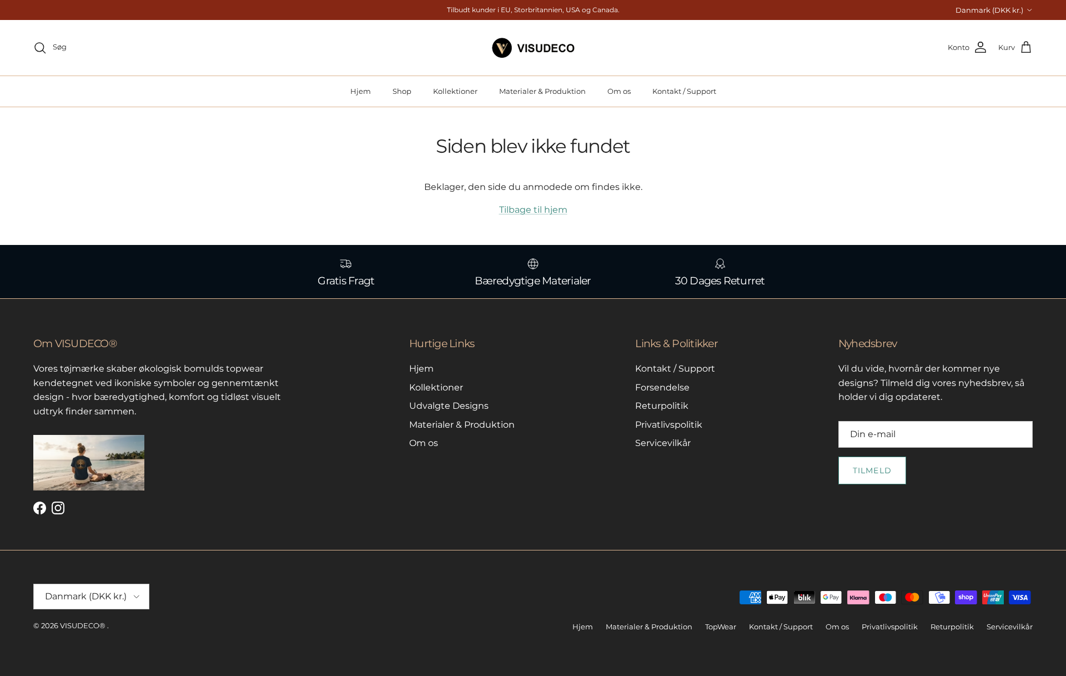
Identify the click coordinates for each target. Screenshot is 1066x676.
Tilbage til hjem (533, 209)
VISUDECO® (82, 625)
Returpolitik (661, 405)
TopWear (720, 626)
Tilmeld (872, 470)
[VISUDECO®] (533, 47)
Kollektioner (455, 91)
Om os (619, 91)
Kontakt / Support (684, 91)
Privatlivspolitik (668, 424)
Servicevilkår (663, 443)
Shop (402, 91)
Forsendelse (662, 387)
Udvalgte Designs (449, 405)
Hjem (360, 91)
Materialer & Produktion (542, 91)
